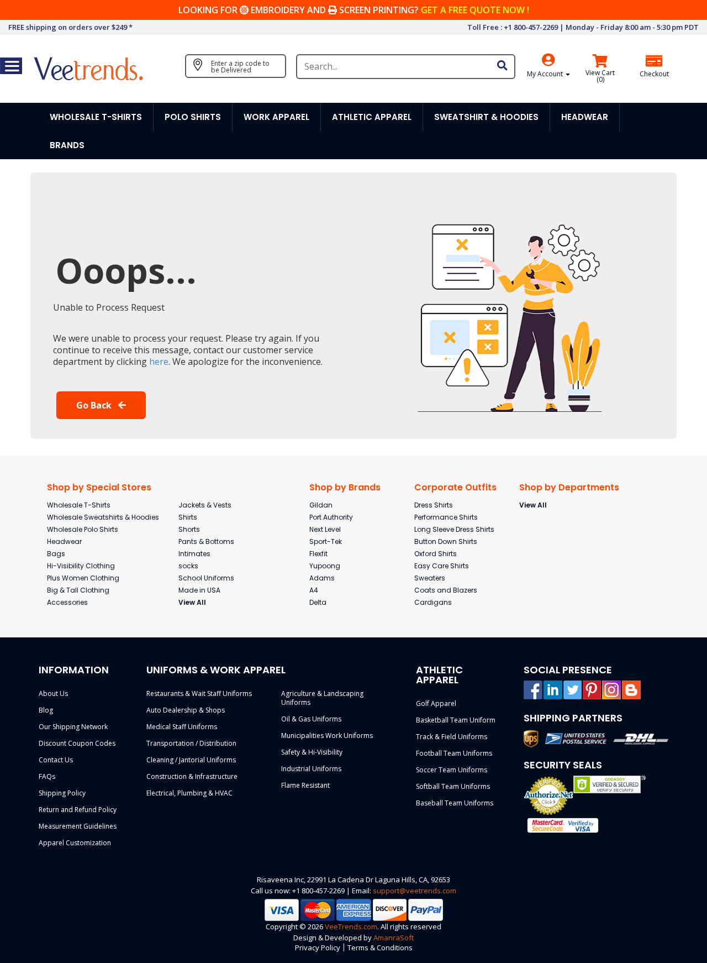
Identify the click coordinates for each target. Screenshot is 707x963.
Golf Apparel (436, 703)
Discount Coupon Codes (77, 743)
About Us (53, 693)
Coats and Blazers (445, 590)
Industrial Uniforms (311, 768)
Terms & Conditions (380, 947)
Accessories (67, 602)
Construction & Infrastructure (192, 776)
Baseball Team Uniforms (454, 803)
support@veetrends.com (414, 891)
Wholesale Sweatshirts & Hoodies (103, 517)
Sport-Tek (325, 541)
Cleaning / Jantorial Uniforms (191, 760)
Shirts (187, 517)
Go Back (95, 405)
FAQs (47, 776)
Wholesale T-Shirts (78, 505)
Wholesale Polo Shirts (82, 529)
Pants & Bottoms (206, 541)
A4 (313, 590)
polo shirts (193, 117)
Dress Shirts (433, 505)
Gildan (321, 505)
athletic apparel (371, 117)
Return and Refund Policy (78, 809)
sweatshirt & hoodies (486, 117)
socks (188, 566)
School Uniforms (206, 578)
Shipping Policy (62, 793)
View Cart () (600, 76)
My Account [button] (545, 73)
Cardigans (433, 602)
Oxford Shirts (435, 553)
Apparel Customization (75, 842)
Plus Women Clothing (83, 578)
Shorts (189, 529)
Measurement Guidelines (78, 826)
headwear (584, 117)
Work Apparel (276, 117)
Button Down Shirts (445, 541)
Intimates (194, 553)
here (158, 361)
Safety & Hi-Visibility (311, 752)
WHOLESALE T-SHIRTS (96, 117)
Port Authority (331, 517)
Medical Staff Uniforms (181, 726)
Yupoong (324, 566)
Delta (317, 602)
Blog (46, 710)
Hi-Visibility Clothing (81, 566)
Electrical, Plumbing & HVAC (189, 793)
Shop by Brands (345, 487)
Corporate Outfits (455, 487)
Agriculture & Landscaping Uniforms (322, 698)
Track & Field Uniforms (451, 736)
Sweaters (429, 578)
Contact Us (56, 760)
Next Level (325, 529)
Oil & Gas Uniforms (311, 719)
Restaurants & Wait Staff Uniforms (199, 693)
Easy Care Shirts (441, 566)
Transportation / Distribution (191, 743)
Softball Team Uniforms (453, 786)
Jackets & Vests (204, 505)
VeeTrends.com (351, 926)
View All (192, 602)
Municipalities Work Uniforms (327, 735)
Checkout (654, 74)
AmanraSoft (393, 938)
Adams (322, 578)
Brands (67, 145)
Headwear (64, 541)
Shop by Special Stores (99, 487)
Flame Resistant (305, 785)
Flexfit (318, 553)
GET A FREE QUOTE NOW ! (475, 10)
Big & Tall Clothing (78, 590)
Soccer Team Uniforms (451, 769)
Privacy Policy (317, 947)
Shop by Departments (569, 487)
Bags (56, 553)
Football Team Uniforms (454, 753)
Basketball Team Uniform (455, 720)
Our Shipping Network (73, 726)
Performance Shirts (446, 517)
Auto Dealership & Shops (185, 710)
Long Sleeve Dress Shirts (454, 529)
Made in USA (199, 590)
